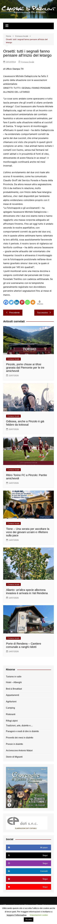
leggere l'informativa (16, 915)
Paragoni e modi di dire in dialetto (22, 731)
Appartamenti (12, 695)
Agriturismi (11, 701)
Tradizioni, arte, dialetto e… (19, 725)
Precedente (14, 312)
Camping (10, 708)
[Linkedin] (16, 302)
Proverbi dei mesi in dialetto (19, 737)
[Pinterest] (22, 302)
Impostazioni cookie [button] (39, 915)
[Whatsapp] (27, 302)
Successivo (42, 312)
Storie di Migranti (14, 757)
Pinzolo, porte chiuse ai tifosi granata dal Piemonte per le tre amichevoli (25, 367)
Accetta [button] (28, 920)
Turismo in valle (13, 676)
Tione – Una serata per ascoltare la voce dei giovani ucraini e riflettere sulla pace (27, 532)
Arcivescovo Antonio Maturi (19, 750)
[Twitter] (11, 302)
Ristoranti (10, 714)
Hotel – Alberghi (14, 682)
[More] (32, 302)
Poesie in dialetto (14, 744)
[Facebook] (5, 302)
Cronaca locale (27, 62)
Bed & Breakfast (14, 689)
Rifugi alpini (12, 721)
